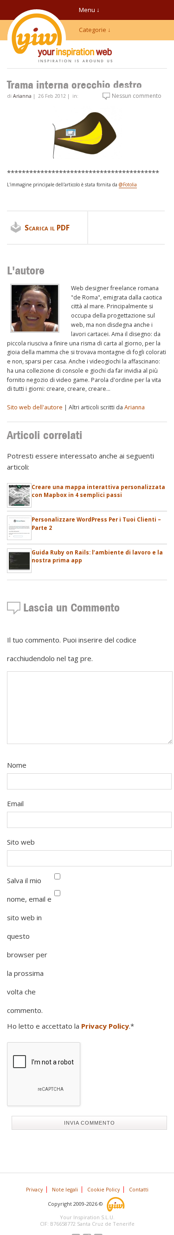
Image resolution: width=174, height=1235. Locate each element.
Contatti (138, 1189)
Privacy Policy (105, 1026)
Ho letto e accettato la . (70, 1026)
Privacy (34, 1189)
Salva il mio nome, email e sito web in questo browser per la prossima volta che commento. (29, 945)
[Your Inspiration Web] (116, 1203)
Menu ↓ (89, 10)
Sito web (21, 842)
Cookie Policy (103, 1189)
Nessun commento (136, 96)
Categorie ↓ (95, 29)
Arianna (22, 96)
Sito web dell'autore (35, 407)
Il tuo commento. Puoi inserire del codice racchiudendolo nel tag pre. (71, 649)
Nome (16, 765)
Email (15, 803)
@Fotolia (128, 184)
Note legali (65, 1189)
